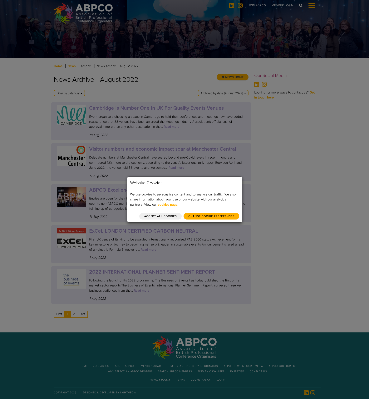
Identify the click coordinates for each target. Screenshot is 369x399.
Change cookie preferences (211, 216)
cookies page (167, 204)
